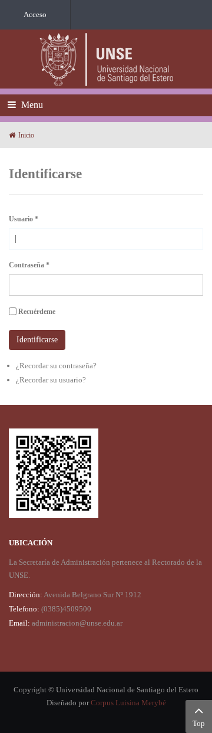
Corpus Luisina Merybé (128, 702)
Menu (31, 105)
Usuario (23, 219)
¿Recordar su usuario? (51, 379)
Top (199, 723)
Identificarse (37, 339)
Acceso (35, 14)
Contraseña (29, 265)
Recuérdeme (36, 311)
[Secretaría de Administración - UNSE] (106, 58)
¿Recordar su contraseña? (56, 365)
